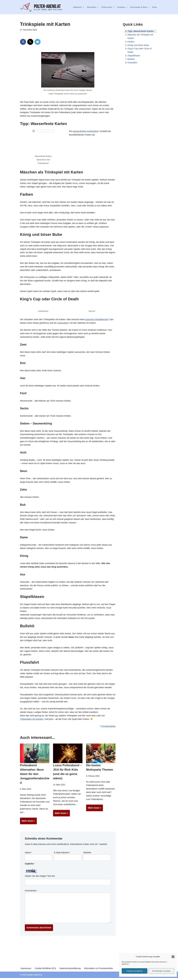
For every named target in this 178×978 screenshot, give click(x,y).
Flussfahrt (132, 62)
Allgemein (77, 7)
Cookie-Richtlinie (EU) (45, 968)
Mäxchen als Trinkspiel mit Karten (140, 36)
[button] (173, 957)
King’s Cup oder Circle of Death (140, 50)
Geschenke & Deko (138, 7)
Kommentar (31, 890)
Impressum (25, 968)
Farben (131, 41)
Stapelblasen (134, 55)
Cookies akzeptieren (134, 971)
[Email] (38, 42)
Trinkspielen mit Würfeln (31, 719)
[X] (30, 42)
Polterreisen (106, 7)
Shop (154, 7)
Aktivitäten (91, 7)
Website (87, 852)
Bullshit (131, 59)
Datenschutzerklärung (70, 968)
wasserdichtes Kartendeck (85, 131)
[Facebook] (23, 42)
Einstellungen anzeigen (161, 971)
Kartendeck (62, 323)
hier (56, 715)
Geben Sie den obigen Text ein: (40, 876)
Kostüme (121, 7)
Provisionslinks (108, 726)
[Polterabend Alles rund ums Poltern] (41, 7)
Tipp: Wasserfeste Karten (141, 31)
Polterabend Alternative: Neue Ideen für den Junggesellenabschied (34, 774)
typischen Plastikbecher (96, 319)
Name (28, 852)
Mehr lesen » (27, 822)
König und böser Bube (138, 45)
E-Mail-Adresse (62, 852)
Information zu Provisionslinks (98, 968)
